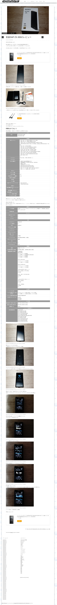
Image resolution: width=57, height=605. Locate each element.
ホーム (21, 1)
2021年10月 (5, 591)
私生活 (22, 566)
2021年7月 (4, 594)
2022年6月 (4, 583)
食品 (21, 573)
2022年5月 (4, 584)
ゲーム (28, 1)
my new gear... (5, 33)
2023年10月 (5, 567)
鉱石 (21, 570)
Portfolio (40, 1)
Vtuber (37, 1)
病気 (21, 564)
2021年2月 (4, 599)
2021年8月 (4, 593)
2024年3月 (4, 562)
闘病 (44, 1)
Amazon (19, 118)
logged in (11, 532)
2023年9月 (4, 568)
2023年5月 (4, 572)
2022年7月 (4, 582)
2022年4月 (4, 585)
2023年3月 (4, 574)
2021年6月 (4, 595)
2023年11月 (5, 566)
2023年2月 (4, 575)
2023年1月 (4, 576)
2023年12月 (5, 565)
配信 (21, 569)
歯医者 (22, 562)
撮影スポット (23, 560)
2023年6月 (4, 571)
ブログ (25, 1)
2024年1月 (4, 564)
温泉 (21, 563)
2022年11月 (5, 578)
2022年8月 (4, 581)
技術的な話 (32, 1)
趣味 (21, 568)
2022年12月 (5, 577)
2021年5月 (4, 596)
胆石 (21, 567)
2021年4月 (4, 597)
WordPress (31, 603)
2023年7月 (4, 570)
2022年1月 (4, 588)
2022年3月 (4, 586)
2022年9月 (4, 580)
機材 (11, 33)
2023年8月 (4, 569)
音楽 (13, 33)
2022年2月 (4, 587)
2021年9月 (4, 592)
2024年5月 (4, 560)
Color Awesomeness (10, 603)
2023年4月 (4, 573)
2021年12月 (5, 589)
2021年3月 (4, 598)
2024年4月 (4, 561)
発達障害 (22, 565)
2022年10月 (5, 579)
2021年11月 (5, 590)
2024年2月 (4, 563)
